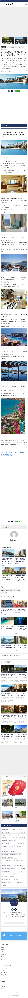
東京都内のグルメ (12, 857)
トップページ (4, 975)
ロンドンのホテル (20, 865)
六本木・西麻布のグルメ (8, 865)
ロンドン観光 (6, 868)
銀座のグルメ (6, 835)
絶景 (22, 860)
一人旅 (4, 857)
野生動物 (5, 840)
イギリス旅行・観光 (16, 835)
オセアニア (3, 954)
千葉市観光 (14, 868)
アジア (2, 947)
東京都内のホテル (7, 882)
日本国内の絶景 (14, 854)
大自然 (4, 885)
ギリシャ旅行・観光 (19, 47)
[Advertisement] (14, 22)
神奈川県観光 (15, 837)
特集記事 (3, 970)
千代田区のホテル (13, 876)
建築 (14, 829)
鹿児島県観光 (22, 868)
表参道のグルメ (6, 829)
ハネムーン (23, 832)
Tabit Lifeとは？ (11, 992)
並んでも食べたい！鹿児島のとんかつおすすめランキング (11, 655)
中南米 (2, 952)
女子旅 (21, 851)
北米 (2, 951)
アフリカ (3, 958)
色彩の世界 (5, 851)
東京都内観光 (13, 851)
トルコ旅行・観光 (7, 860)
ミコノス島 (4, 49)
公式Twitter (3, 986)
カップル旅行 (13, 840)
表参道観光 (21, 871)
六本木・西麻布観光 (18, 882)
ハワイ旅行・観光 (7, 879)
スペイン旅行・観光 (7, 832)
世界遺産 (23, 837)
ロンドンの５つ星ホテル (8, 846)
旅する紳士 (14, 540)
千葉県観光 (18, 846)
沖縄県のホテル (6, 837)
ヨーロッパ (3, 47)
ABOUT (14, 923)
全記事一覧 (3, 974)
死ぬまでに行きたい (7, 871)
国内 (2, 959)
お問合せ (3, 988)
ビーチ (16, 832)
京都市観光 (16, 860)
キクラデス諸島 (11, 47)
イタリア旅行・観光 (19, 843)
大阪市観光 (16, 879)
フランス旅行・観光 (7, 843)
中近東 (2, 956)
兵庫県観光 (5, 854)
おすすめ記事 (4, 972)
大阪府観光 (20, 829)
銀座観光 (5, 876)
